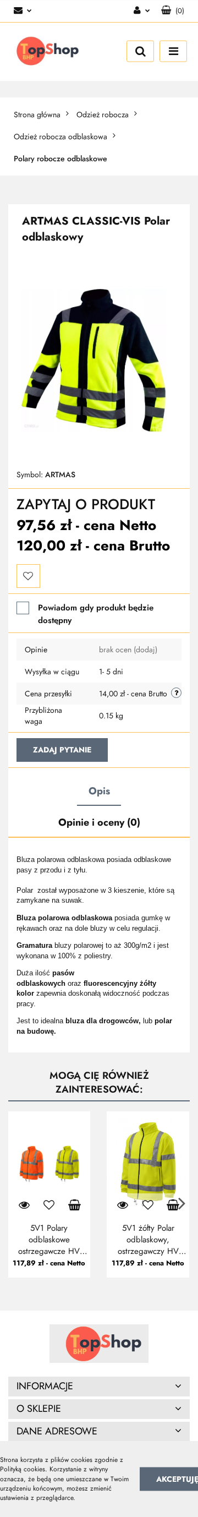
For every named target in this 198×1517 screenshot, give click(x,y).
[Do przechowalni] (28, 576)
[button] (173, 11)
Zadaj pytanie (62, 749)
